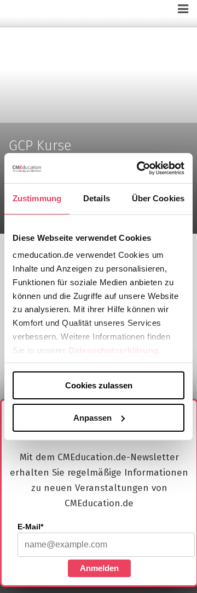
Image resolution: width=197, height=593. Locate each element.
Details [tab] (96, 198)
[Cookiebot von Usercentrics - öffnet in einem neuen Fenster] (139, 168)
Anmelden (99, 568)
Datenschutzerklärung (113, 349)
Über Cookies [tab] (158, 198)
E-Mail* (30, 526)
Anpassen (92, 417)
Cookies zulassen (98, 385)
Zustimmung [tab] (37, 198)
